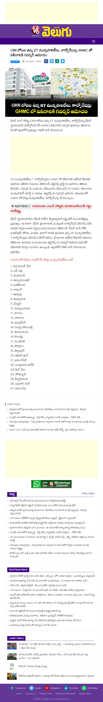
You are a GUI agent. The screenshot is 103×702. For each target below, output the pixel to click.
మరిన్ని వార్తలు (88, 494)
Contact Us (30, 694)
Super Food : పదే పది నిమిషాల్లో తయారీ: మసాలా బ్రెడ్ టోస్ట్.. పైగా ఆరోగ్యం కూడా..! (47, 430)
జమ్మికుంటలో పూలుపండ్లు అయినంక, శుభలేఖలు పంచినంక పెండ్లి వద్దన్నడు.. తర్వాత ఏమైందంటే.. (47, 411)
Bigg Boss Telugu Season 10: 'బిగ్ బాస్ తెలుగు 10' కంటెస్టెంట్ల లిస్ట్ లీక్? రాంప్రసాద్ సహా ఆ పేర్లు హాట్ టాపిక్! (51, 605)
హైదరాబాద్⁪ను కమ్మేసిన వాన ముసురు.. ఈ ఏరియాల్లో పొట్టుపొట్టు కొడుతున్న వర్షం (48, 528)
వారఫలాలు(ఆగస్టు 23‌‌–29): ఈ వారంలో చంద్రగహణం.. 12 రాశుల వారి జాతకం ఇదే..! (49, 581)
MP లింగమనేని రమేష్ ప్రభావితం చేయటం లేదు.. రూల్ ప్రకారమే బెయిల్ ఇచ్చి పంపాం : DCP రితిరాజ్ (53, 657)
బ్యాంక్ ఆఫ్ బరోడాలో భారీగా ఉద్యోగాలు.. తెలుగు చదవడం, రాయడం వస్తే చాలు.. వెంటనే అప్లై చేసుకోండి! (52, 597)
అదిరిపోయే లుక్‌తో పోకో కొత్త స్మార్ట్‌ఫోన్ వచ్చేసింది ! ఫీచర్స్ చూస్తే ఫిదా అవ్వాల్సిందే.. (48, 523)
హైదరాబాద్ (15, 62)
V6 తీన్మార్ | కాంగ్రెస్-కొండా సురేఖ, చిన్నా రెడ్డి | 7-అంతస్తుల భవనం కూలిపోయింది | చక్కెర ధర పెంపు (57, 646)
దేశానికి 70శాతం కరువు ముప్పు (33, 667)
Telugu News (85, 694)
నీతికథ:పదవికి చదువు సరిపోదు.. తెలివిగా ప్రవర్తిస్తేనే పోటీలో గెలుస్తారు (41, 616)
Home (19, 694)
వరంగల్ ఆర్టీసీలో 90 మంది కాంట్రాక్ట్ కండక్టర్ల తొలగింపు (35, 611)
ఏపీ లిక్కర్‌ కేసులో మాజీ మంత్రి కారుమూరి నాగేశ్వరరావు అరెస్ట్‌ (38, 501)
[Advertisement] (51, 12)
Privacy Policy (46, 694)
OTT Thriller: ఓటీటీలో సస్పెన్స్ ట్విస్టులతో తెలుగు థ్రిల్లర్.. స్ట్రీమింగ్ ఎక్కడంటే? (43, 519)
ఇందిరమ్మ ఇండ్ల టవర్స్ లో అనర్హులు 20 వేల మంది (33, 625)
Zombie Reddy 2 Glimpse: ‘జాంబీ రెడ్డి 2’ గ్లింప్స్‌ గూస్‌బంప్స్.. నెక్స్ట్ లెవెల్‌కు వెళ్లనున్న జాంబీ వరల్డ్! (52, 539)
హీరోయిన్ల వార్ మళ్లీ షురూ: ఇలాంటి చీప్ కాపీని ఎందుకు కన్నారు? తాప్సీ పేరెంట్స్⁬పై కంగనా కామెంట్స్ (51, 555)
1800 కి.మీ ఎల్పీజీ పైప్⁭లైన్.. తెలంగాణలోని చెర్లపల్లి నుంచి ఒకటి (38, 586)
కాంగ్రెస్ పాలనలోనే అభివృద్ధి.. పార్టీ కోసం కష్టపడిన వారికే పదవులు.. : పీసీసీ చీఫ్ (44, 418)
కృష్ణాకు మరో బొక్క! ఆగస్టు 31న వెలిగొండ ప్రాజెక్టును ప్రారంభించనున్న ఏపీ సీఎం (46, 621)
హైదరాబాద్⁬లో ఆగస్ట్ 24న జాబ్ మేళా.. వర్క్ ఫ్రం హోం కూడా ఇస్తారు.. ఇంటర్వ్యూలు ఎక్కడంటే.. (52, 576)
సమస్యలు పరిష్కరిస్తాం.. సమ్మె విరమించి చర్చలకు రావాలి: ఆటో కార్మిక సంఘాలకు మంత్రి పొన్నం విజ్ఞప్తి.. (52, 424)
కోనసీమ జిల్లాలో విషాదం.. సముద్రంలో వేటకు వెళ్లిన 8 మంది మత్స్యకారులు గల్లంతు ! (57, 676)
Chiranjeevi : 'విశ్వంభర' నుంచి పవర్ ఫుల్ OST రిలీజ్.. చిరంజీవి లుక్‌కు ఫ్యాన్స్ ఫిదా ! (48, 590)
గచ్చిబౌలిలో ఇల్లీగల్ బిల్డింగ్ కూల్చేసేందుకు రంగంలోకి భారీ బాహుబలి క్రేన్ (42, 506)
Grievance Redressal (66, 694)
